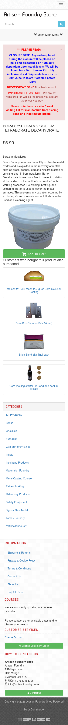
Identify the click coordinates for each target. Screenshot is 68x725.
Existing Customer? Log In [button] (35, 645)
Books (9, 423)
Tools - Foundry (15, 518)
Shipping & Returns (19, 552)
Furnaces (11, 439)
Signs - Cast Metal (17, 510)
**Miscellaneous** (16, 526)
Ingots (9, 454)
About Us (13, 584)
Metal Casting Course (19, 478)
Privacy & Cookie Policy (22, 560)
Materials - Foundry (17, 470)
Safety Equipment (16, 502)
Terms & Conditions (19, 568)
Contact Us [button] (35, 692)
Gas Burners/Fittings (18, 446)
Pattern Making (15, 486)
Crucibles (11, 431)
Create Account (14, 637)
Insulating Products (17, 462)
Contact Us (14, 576)
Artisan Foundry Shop (39, 701)
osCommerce (36, 709)
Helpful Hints (15, 592)
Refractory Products (18, 494)
